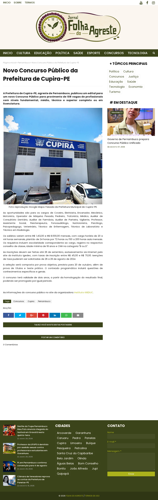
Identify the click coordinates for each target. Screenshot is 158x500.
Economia (135, 87)
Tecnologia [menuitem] (138, 53)
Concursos (18, 301)
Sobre (18, 2)
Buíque (91, 443)
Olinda (81, 458)
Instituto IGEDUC (83, 292)
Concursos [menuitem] (114, 53)
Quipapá (63, 474)
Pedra (77, 438)
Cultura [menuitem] (23, 53)
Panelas (90, 438)
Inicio (7, 2)
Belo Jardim (65, 458)
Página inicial (9, 62)
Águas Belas (65, 463)
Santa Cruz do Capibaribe (75, 453)
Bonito (61, 468)
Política (114, 71)
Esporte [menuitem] (93, 53)
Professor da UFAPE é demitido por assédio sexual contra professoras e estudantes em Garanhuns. (32, 449)
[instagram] (153, 3)
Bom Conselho (88, 463)
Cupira (31, 301)
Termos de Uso (92, 495)
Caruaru (62, 438)
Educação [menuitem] (43, 53)
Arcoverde (64, 433)
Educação (116, 82)
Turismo (114, 92)
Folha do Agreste (74, 495)
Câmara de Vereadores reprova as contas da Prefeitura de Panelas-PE (33, 479)
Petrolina (81, 448)
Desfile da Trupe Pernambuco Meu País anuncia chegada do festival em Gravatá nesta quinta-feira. (32, 431)
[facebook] (147, 3)
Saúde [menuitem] (78, 53)
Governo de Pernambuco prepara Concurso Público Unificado (128, 141)
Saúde (131, 82)
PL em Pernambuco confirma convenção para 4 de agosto (32, 464)
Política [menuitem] (62, 53)
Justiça (133, 76)
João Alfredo (79, 468)
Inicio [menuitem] (7, 53)
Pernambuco (24, 62)
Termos (30, 2)
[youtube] (141, 3)
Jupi (95, 468)
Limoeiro (76, 443)
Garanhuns (83, 433)
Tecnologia (117, 87)
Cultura (128, 71)
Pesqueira (64, 448)
